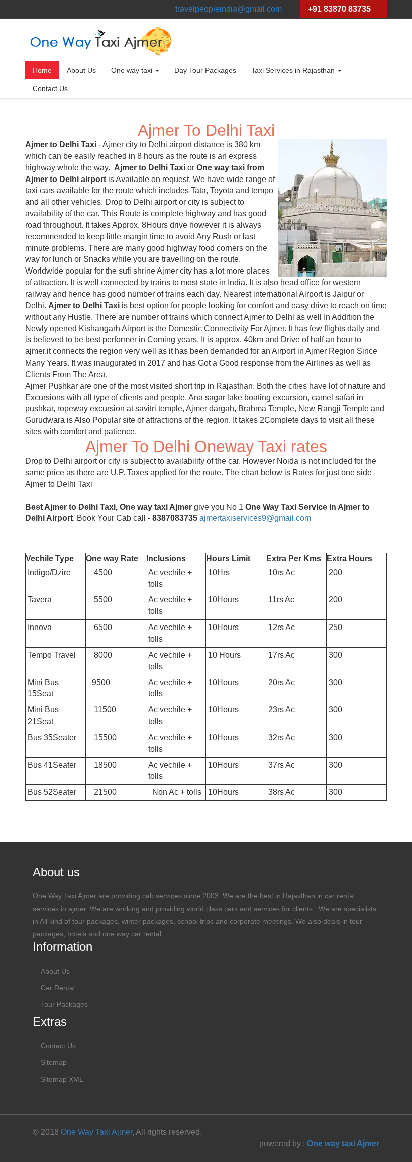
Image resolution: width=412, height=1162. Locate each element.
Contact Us (50, 88)
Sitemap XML (62, 1079)
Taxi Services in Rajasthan (294, 70)
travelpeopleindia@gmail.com (228, 9)
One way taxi (132, 70)
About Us (81, 70)
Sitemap (54, 1062)
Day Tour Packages (205, 70)
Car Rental (58, 988)
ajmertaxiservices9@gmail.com (255, 518)
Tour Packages (64, 1004)
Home (42, 70)
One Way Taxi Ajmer (96, 1132)
